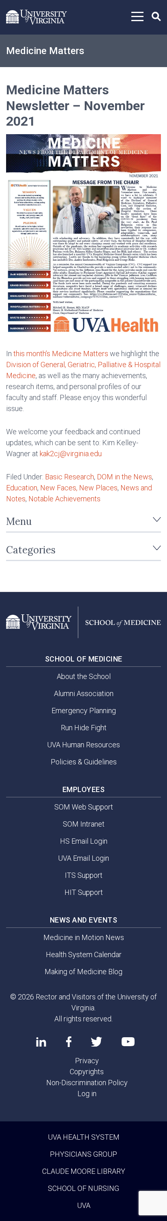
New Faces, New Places (79, 487)
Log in (86, 1093)
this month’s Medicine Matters (60, 353)
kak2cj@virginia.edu (71, 453)
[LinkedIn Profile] (41, 1042)
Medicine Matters (45, 51)
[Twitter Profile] (96, 1042)
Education (21, 487)
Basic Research (69, 476)
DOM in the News (124, 476)
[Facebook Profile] (68, 1041)
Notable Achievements (64, 498)
